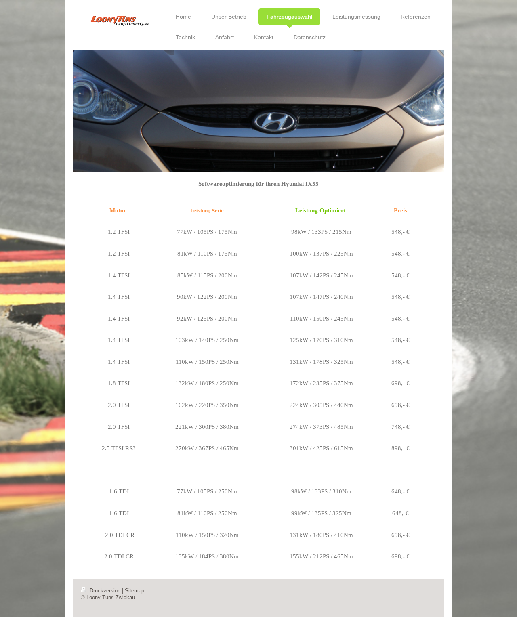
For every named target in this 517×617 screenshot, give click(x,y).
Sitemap (134, 591)
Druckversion (105, 591)
